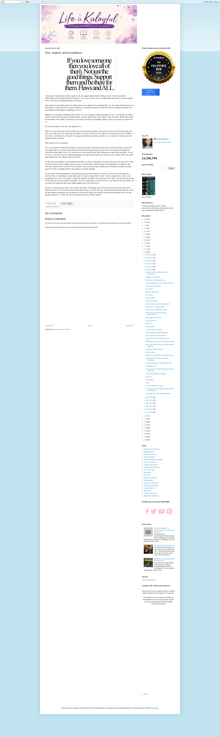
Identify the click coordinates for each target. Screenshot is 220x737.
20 (145, 237)
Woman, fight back (152, 292)
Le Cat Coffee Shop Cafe (154, 386)
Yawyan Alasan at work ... (154, 329)
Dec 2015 (149, 255)
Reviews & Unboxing (151, 483)
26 (145, 219)
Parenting (147, 472)
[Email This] (61, 203)
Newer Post (50, 326)
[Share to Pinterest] (71, 203)
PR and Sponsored (150, 478)
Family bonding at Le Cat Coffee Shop (159, 363)
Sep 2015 (149, 264)
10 (145, 428)
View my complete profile (162, 142)
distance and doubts (153, 277)
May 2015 (149, 400)
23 (145, 228)
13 (145, 419)
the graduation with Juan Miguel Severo (159, 283)
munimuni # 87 (151, 366)
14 (145, 416)
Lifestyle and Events (151, 465)
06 (145, 440)
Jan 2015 (149, 412)
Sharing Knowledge (150, 485)
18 (145, 243)
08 (145, 434)
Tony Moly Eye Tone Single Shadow (158, 393)
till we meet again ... (152, 301)
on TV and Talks (149, 470)
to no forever (150, 327)
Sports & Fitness (149, 488)
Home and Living (150, 462)
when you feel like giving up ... (156, 280)
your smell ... (150, 289)
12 (145, 422)
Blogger (156, 708)
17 (145, 246)
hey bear (149, 377)
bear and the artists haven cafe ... (157, 310)
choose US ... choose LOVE (155, 307)
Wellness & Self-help (151, 496)
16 (145, 249)
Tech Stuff (147, 491)
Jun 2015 (149, 397)
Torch (147, 383)
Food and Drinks (149, 457)
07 (145, 437)
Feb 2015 (149, 409)
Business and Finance (151, 449)
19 (145, 240)
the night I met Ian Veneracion (164, 545)
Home (90, 326)
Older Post (130, 326)
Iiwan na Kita (150, 352)
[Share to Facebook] (69, 203)
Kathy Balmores (162, 139)
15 (145, 252)
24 (145, 225)
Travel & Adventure (150, 493)
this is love (149, 295)
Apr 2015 (149, 403)
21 (145, 234)
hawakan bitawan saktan (154, 349)
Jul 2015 (149, 270)
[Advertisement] (89, 304)
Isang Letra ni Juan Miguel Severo (157, 338)
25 (145, 222)
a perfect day (150, 298)
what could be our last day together (158, 304)
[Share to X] (66, 203)
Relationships (55, 206)
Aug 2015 (149, 267)
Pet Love (147, 475)
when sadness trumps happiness (157, 333)
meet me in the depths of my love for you (159, 355)
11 (145, 425)
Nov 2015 (149, 258)
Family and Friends (150, 454)
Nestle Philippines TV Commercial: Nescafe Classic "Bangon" (164, 530)
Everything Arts (149, 452)
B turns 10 (149, 323)
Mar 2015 (149, 406)
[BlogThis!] (64, 203)
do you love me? (151, 321)
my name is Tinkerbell (153, 286)
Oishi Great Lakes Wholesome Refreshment (156, 314)
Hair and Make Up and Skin (153, 459)
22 (145, 231)
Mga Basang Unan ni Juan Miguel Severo (160, 341)
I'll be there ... (150, 380)
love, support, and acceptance (156, 335)
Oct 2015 (149, 261)
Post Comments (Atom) (62, 329)
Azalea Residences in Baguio (156, 374)
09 (145, 431)
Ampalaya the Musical (153, 318)
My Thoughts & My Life (151, 467)
